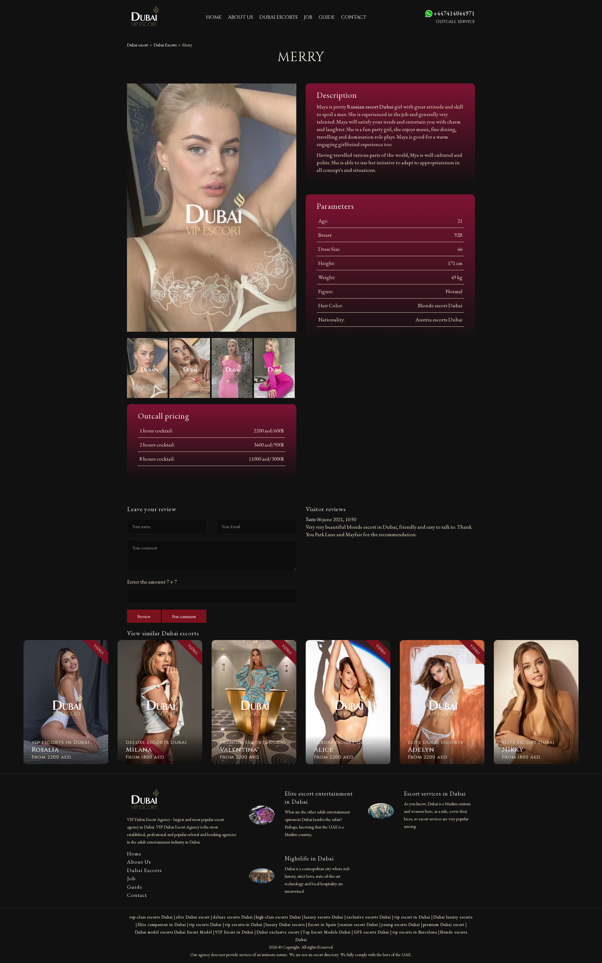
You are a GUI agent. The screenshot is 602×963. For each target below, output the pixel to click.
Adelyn (421, 749)
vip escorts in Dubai (243, 924)
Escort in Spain (322, 924)
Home (214, 17)
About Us (240, 17)
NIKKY (513, 749)
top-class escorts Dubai (151, 917)
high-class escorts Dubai (278, 917)
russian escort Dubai (359, 924)
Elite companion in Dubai (162, 924)
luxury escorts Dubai (323, 917)
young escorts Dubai (400, 924)
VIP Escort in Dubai (234, 932)
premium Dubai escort (443, 924)
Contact (353, 17)
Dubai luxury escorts (453, 917)
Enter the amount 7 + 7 (152, 581)
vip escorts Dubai (205, 924)
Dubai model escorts (154, 932)
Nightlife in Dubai (309, 858)
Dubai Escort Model (193, 932)
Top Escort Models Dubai (327, 932)
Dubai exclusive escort (277, 932)
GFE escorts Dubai (371, 932)
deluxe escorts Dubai (233, 917)
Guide (327, 17)
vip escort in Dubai (412, 917)
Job (308, 17)
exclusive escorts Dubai (368, 917)
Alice (324, 749)
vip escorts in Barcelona (414, 932)
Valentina (238, 749)
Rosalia (45, 749)
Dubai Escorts (278, 17)
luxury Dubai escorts (285, 924)
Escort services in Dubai (435, 793)
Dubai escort (137, 45)
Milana (139, 749)
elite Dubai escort (193, 917)
